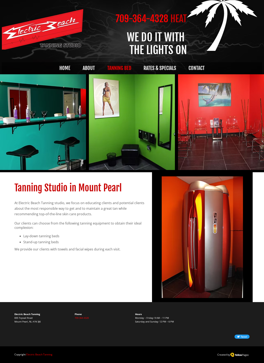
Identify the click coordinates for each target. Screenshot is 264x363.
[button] (43, 122)
